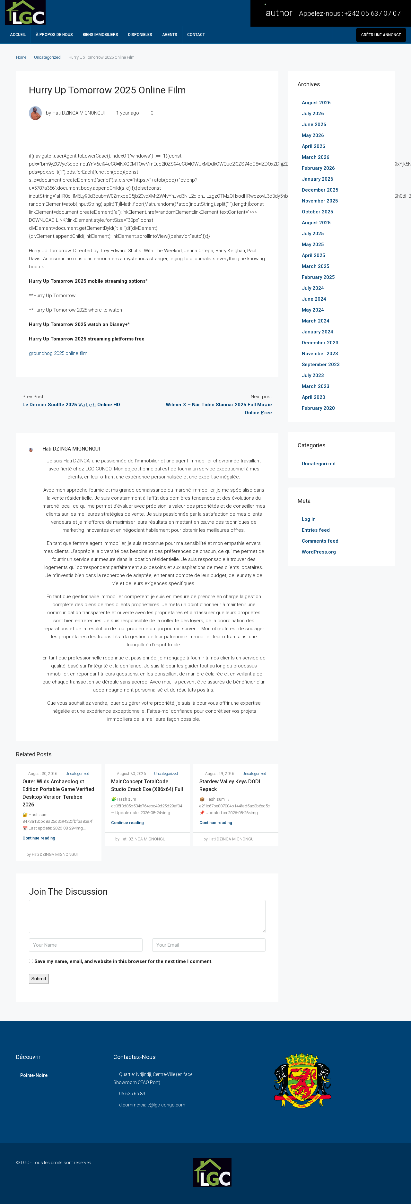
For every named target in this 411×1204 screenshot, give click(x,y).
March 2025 (315, 266)
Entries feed (316, 530)
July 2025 (313, 233)
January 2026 (317, 179)
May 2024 (313, 310)
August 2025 (316, 223)
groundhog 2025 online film (58, 353)
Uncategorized (47, 57)
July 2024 (313, 288)
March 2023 (315, 386)
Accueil (18, 34)
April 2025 (313, 255)
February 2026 (318, 168)
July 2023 (313, 375)
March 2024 (315, 321)
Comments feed (320, 541)
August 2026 (316, 103)
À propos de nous (54, 34)
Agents (169, 34)
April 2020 (313, 397)
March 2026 (315, 157)
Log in (309, 519)
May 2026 (313, 135)
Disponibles (140, 34)
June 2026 (314, 124)
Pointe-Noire (34, 1075)
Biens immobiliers (100, 34)
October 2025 (317, 212)
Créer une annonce (381, 35)
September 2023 (321, 364)
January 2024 (317, 332)
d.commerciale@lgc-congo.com (152, 1104)
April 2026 (313, 146)
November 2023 (320, 354)
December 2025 (320, 190)
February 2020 (318, 408)
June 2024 (314, 299)
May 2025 (313, 244)
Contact (196, 34)
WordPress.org (319, 552)
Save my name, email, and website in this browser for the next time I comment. (123, 961)
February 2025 (318, 277)
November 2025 (320, 201)
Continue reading (38, 838)
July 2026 (313, 113)
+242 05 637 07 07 (373, 13)
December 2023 (320, 343)
